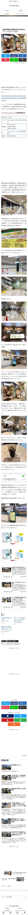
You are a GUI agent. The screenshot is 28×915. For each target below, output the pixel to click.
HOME (7, 908)
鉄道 (17, 641)
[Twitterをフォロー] (20, 716)
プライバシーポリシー (20, 910)
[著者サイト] (7, 716)
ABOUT (21, 908)
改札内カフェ (11, 641)
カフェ (4, 641)
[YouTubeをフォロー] (7, 720)
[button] (25, 897)
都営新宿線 (10, 644)
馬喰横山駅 (17, 644)
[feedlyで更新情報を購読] (20, 720)
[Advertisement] (14, 21)
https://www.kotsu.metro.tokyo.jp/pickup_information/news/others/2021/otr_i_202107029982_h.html (13, 98)
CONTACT (7, 910)
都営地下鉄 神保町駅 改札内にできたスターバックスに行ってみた (6, 628)
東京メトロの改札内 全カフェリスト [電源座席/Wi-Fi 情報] (19, 619)
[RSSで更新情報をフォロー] (14, 724)
